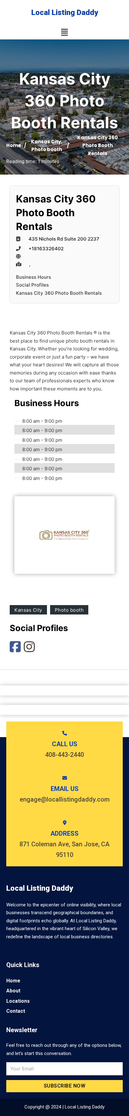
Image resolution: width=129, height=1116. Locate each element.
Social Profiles (32, 285)
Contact (15, 1011)
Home (13, 145)
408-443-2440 (64, 754)
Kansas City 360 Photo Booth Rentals (59, 293)
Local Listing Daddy (64, 12)
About (13, 991)
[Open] (64, 32)
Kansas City (46, 141)
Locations (18, 1001)
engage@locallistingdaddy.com (65, 799)
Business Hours (33, 277)
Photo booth (46, 149)
